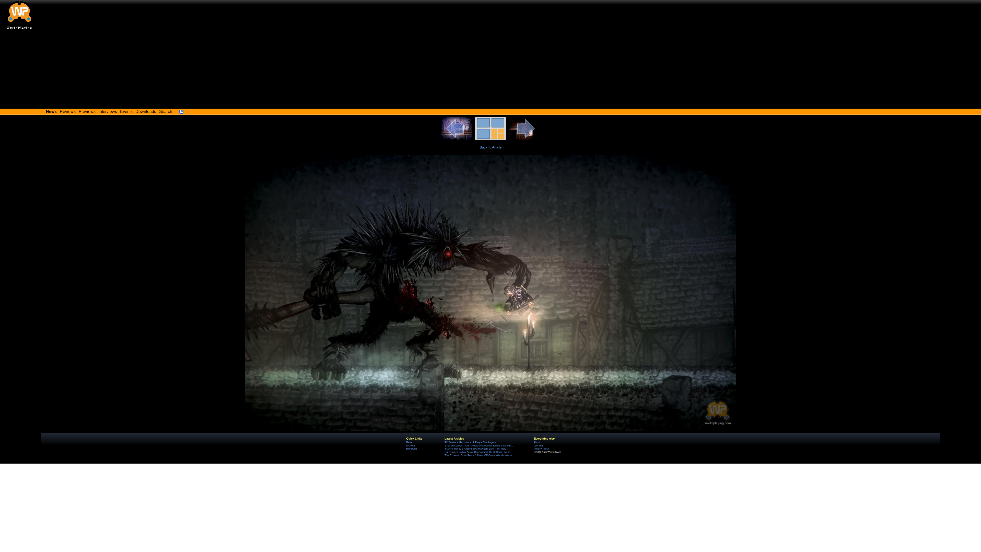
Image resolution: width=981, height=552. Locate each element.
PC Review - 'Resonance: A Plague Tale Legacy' (470, 442)
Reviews (68, 111)
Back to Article (490, 147)
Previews (87, 111)
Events (126, 111)
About (537, 442)
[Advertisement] (490, 70)
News (409, 442)
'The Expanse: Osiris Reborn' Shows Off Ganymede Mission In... (479, 455)
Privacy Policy (541, 448)
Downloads (145, 111)
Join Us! (538, 445)
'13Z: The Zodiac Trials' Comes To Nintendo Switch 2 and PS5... (479, 445)
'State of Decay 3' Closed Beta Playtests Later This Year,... (476, 448)
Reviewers (411, 448)
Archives (410, 445)
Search (165, 111)
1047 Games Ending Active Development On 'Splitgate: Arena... (478, 452)
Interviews (108, 111)
